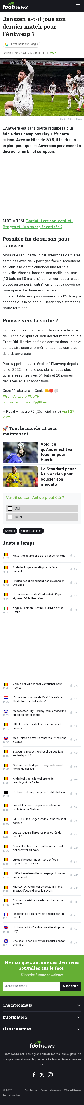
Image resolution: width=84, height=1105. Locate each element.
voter (52, 53)
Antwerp (10, 530)
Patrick (7, 53)
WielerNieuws (72, 1090)
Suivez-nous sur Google (24, 44)
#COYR (33, 396)
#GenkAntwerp (15, 396)
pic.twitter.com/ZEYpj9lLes (25, 402)
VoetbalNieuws (51, 1090)
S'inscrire (71, 986)
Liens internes (17, 1029)
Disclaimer (31, 1090)
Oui (17, 508)
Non (18, 517)
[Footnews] (42, 1044)
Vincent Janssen (31, 530)
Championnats (17, 1005)
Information (15, 1017)
